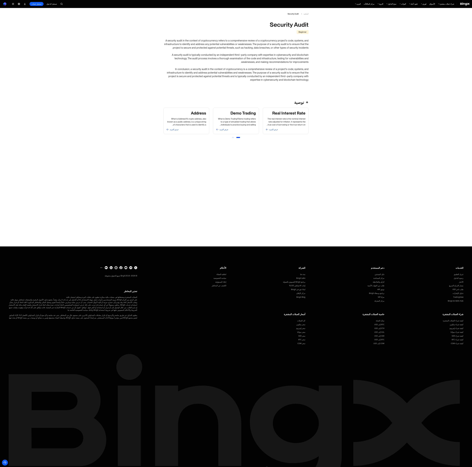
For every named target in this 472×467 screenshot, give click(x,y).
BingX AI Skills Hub (455, 301)
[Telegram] (130, 267)
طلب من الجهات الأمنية (376, 285)
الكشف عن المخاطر (219, 285)
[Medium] (106, 267)
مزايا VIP (381, 297)
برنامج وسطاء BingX (376, 293)
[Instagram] (116, 267)
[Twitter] (135, 267)
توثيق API (380, 289)
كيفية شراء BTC (457, 339)
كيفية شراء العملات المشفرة (453, 320)
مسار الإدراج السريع (456, 285)
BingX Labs (300, 278)
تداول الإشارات (458, 293)
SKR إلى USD (379, 336)
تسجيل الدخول (51, 4)
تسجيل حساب (36, 4)
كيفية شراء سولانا (457, 332)
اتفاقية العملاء (221, 274)
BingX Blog (300, 297)
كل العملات (301, 320)
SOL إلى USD (379, 332)
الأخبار (461, 282)
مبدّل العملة (380, 320)
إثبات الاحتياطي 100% (297, 285)
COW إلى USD (378, 343)
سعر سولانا (301, 332)
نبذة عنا (302, 274)
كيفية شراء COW (457, 343)
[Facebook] (120, 267)
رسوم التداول (458, 278)
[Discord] (125, 267)
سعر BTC (301, 339)
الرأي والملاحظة (378, 282)
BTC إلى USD (379, 324)
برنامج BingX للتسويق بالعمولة (294, 282)
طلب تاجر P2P (458, 289)
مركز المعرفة (379, 301)
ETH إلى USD (379, 328)
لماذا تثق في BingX (298, 289)
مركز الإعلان (300, 293)
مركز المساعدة (378, 278)
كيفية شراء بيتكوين (456, 324)
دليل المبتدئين (379, 274)
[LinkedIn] (111, 267)
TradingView (458, 297)
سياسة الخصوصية (220, 278)
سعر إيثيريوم (300, 328)
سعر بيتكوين (300, 324)
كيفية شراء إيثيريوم (456, 328)
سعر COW (301, 343)
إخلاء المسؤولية (220, 282)
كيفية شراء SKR (457, 336)
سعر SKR (301, 336)
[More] (101, 267)
